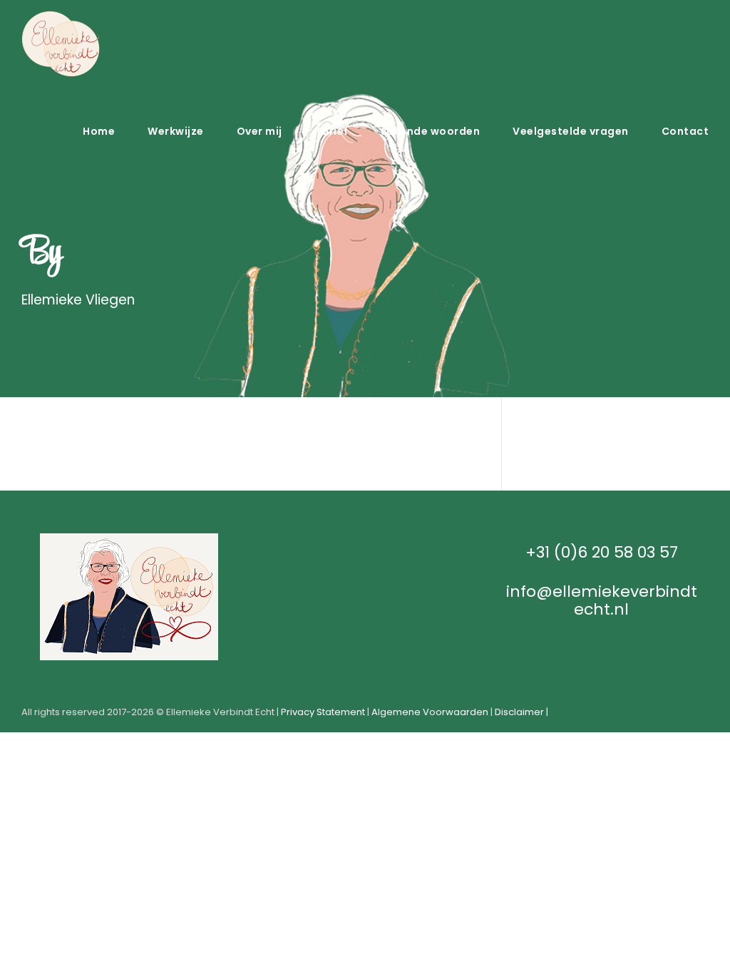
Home (99, 131)
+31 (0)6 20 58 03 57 (601, 552)
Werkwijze (176, 131)
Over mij (259, 131)
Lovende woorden (430, 131)
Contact (685, 131)
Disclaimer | (521, 712)
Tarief (332, 131)
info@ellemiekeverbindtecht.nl (601, 600)
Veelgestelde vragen (571, 131)
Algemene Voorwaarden (429, 712)
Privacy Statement (323, 712)
